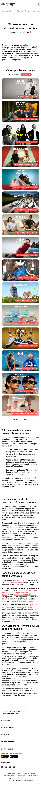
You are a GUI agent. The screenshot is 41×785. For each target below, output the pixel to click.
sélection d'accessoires (26, 544)
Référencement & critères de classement (27, 778)
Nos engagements (10, 778)
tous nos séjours (17, 582)
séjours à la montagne (26, 607)
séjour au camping (22, 593)
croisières (9, 599)
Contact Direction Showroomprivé (26, 780)
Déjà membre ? (15, 74)
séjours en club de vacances (25, 595)
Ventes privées (7, 11)
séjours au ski (26, 613)
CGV (19, 773)
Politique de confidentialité (29, 773)
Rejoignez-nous (21, 775)
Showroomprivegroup (9, 775)
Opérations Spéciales (22, 11)
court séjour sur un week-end (19, 618)
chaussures (9, 536)
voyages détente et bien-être (20, 601)
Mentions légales (11, 773)
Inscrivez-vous (26, 74)
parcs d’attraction (12, 617)
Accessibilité (12, 780)
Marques (35, 11)
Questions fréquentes (33, 775)
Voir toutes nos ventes (20, 419)
